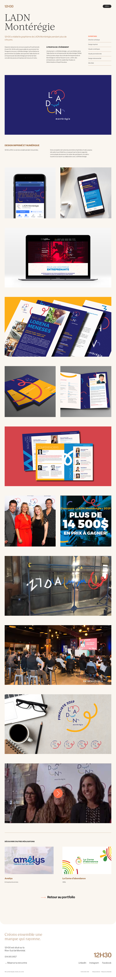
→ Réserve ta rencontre (16, 963)
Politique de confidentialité (106, 971)
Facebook (106, 963)
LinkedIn (82, 963)
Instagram (94, 963)
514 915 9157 (11, 957)
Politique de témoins (96, 971)
